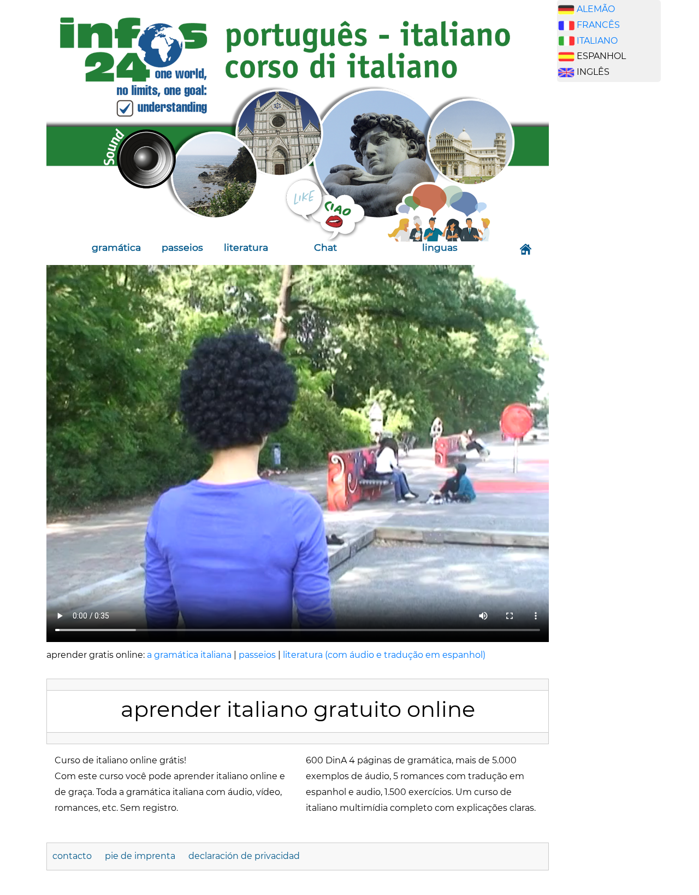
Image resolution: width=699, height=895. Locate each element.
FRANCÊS (598, 25)
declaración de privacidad (244, 856)
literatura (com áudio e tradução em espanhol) (384, 655)
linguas (440, 247)
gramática (116, 247)
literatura (246, 247)
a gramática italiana (189, 655)
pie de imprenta (140, 856)
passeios (182, 247)
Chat (325, 247)
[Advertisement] (609, 262)
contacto (72, 856)
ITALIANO (597, 41)
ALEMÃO (596, 9)
